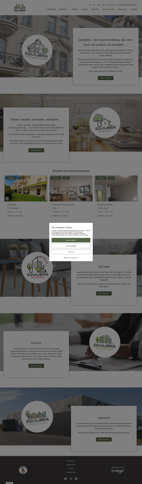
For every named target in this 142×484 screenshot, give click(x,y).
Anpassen (71, 252)
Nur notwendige (71, 246)
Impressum (75, 257)
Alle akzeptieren (71, 240)
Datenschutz (67, 257)
